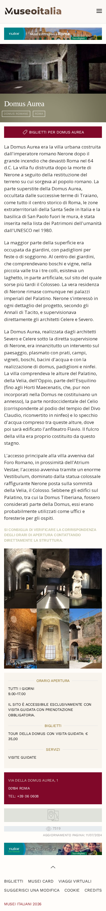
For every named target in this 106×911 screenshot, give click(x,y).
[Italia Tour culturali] (53, 848)
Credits (93, 890)
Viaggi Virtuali (74, 881)
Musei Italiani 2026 (23, 904)
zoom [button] (20, 578)
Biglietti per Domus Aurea (56, 132)
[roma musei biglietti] (53, 33)
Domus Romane (16, 113)
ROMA (39, 113)
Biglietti (13, 881)
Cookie (72, 890)
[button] (99, 11)
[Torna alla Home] (33, 11)
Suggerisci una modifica (32, 890)
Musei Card (41, 881)
